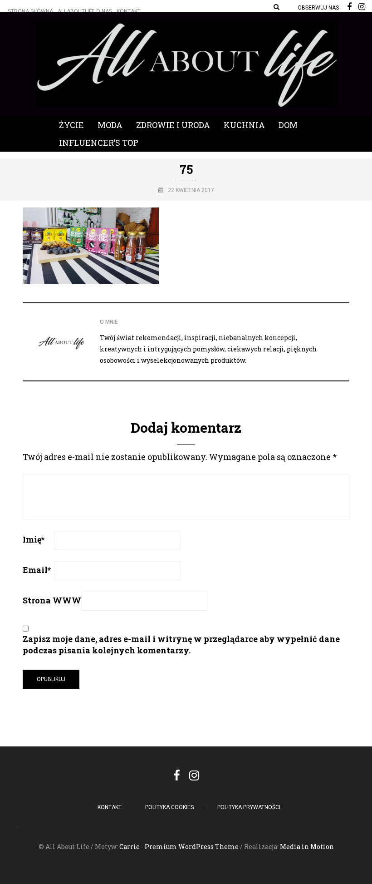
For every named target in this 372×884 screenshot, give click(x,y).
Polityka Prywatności (248, 807)
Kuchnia (244, 124)
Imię (33, 539)
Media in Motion (307, 846)
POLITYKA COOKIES (169, 807)
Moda (110, 124)
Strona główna (30, 11)
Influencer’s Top (98, 142)
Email (37, 569)
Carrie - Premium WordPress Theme (179, 846)
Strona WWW (52, 600)
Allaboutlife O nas (85, 11)
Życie (71, 124)
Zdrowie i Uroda (173, 124)
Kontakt (129, 11)
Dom (288, 124)
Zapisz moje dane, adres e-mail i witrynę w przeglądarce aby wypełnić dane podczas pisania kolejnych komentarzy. (181, 644)
